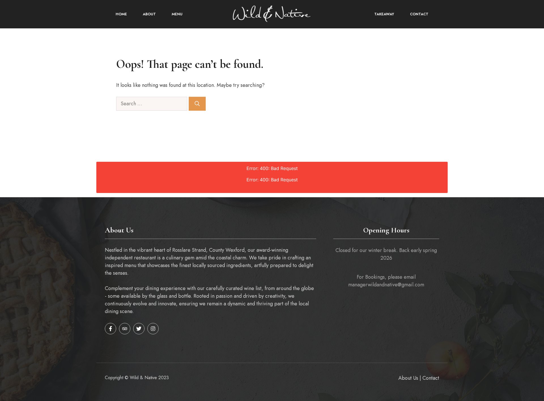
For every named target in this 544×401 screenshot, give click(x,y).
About (149, 14)
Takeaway (384, 14)
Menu (177, 14)
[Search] (197, 104)
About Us (408, 378)
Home (121, 14)
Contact (419, 14)
